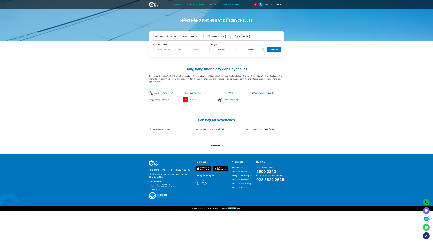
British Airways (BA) (162, 100)
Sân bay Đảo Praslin (159, 129)
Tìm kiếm (274, 49)
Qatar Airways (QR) (231, 100)
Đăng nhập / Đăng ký (273, 4)
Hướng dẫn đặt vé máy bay (242, 176)
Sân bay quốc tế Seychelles (209, 129)
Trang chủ (178, 4)
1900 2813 (266, 171)
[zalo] (426, 219)
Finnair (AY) (227, 93)
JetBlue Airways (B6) (266, 93)
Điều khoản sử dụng (239, 167)
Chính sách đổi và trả (240, 188)
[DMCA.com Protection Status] (234, 208)
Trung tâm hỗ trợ (229, 4)
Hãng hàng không (196, 4)
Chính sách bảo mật (239, 171)
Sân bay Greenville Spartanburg (257, 129)
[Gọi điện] (426, 202)
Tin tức (213, 4)
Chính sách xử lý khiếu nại (241, 184)
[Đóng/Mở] (426, 235)
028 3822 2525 (270, 179)
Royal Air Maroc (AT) (197, 93)
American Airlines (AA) (164, 93)
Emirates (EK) (194, 100)
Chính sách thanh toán (240, 180)
